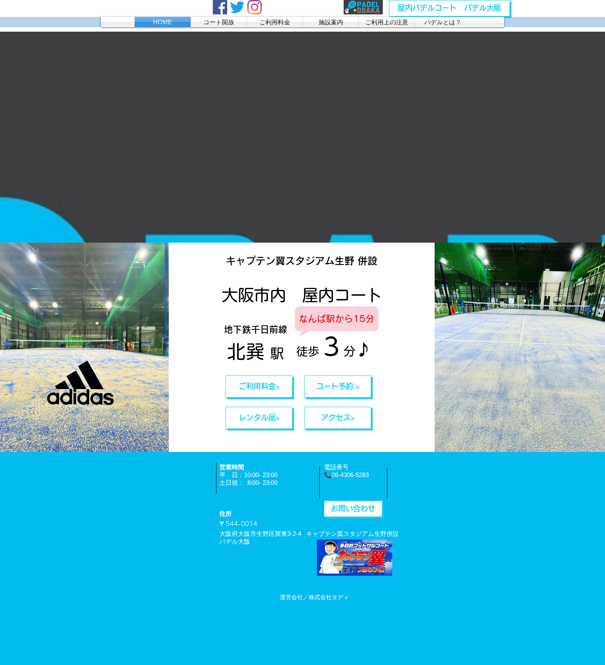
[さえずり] (237, 7)
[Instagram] (254, 7)
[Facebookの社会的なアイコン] (220, 7)
